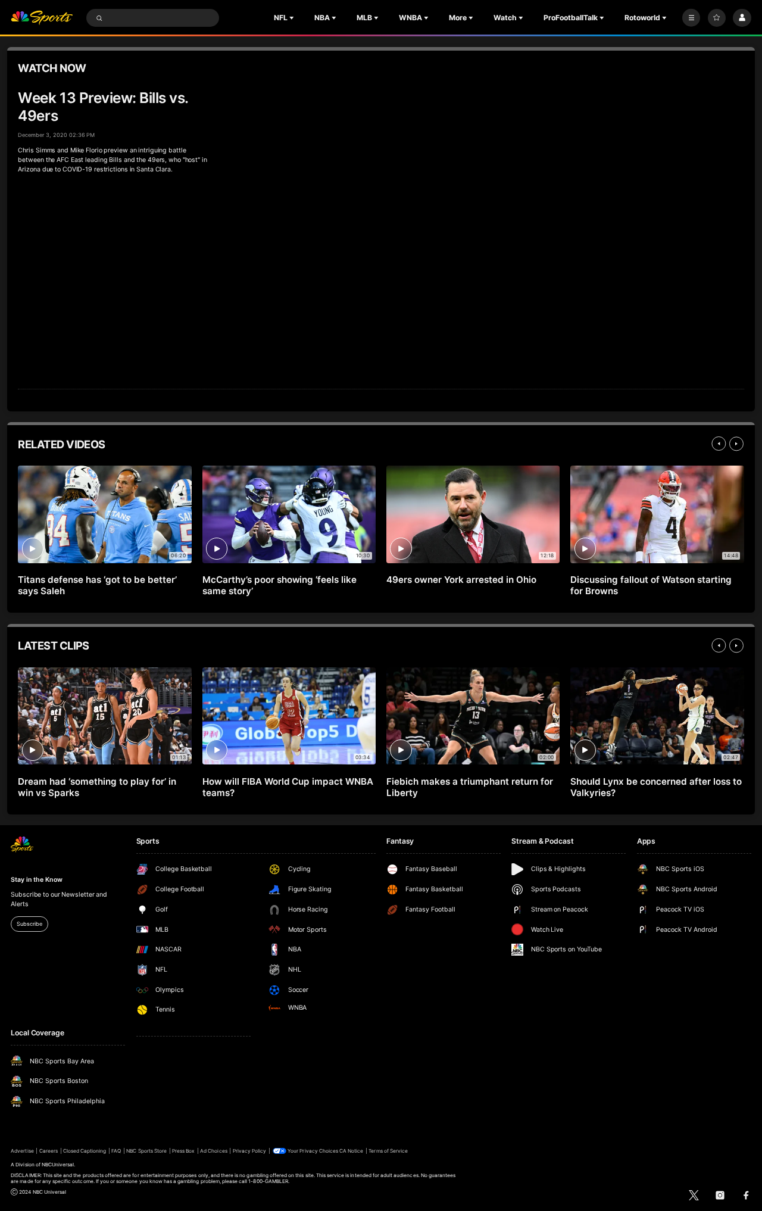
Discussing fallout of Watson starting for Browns (650, 585)
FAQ (116, 1151)
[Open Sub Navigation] (292, 17)
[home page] (42, 18)
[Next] (736, 443)
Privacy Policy (250, 1151)
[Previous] (718, 443)
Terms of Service (388, 1151)
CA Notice (351, 1151)
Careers (48, 1151)
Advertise (22, 1151)
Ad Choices (213, 1151)
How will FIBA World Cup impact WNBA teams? (287, 787)
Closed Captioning (85, 1151)
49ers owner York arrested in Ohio (461, 579)
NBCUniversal (58, 1165)
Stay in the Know (36, 880)
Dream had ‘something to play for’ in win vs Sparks (97, 787)
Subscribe (29, 923)
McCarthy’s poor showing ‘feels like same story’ (279, 585)
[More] (691, 18)
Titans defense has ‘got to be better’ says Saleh (97, 585)
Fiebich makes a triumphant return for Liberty (469, 787)
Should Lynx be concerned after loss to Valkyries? (655, 787)
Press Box (183, 1151)
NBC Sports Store (146, 1151)
